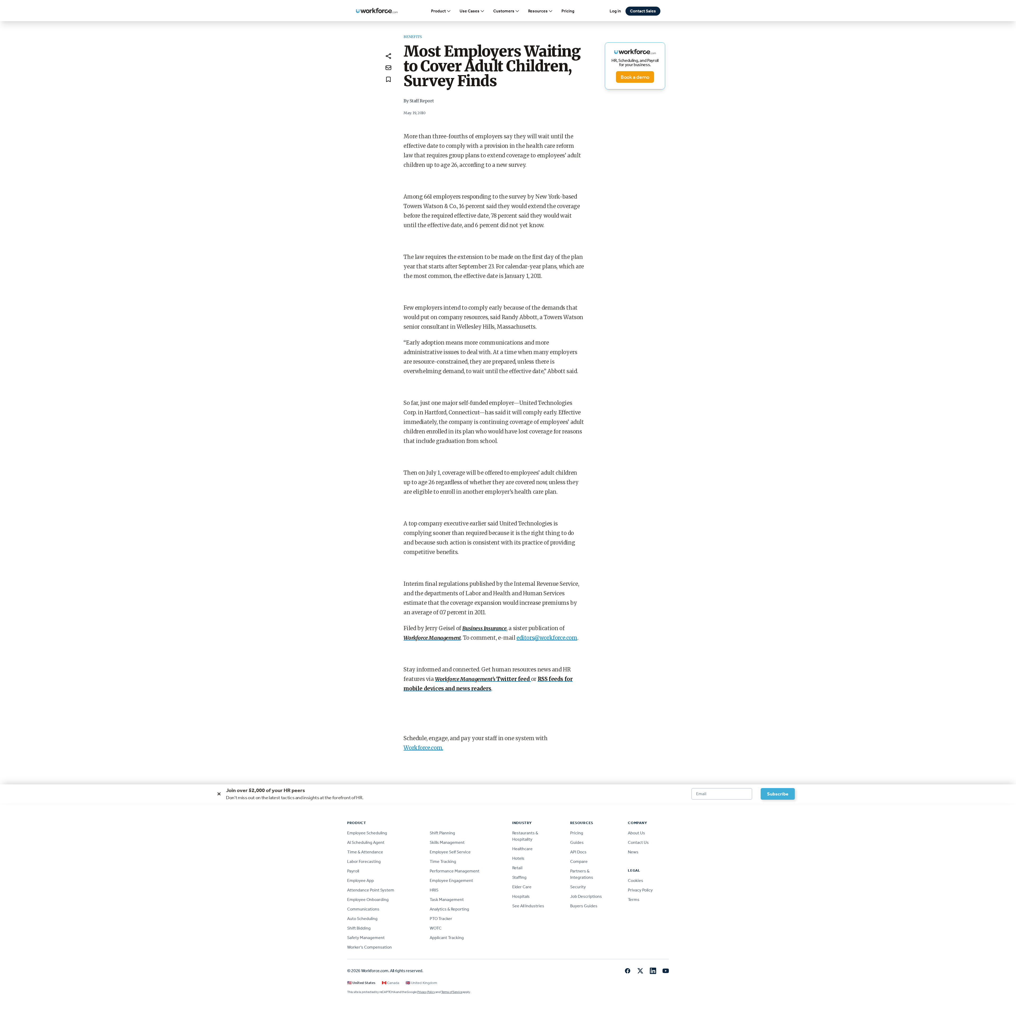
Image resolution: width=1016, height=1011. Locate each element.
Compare (579, 861)
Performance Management (454, 870)
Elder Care (522, 886)
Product (438, 10)
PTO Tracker (441, 918)
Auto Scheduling (362, 918)
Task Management (447, 899)
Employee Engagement (451, 880)
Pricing (567, 10)
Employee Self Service (450, 851)
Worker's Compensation (369, 947)
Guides (577, 842)
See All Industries (528, 905)
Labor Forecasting (364, 861)
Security (578, 886)
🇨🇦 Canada (390, 983)
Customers (503, 10)
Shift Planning (442, 832)
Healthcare (522, 848)
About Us (636, 832)
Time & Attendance (365, 851)
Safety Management (366, 937)
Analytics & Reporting (449, 909)
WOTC (436, 928)
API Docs (578, 851)
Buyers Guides (583, 905)
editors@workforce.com (546, 637)
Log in (615, 10)
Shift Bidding (359, 928)
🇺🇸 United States (361, 983)
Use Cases (469, 10)
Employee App (360, 880)
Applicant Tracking (447, 937)
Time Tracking (443, 861)
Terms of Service (451, 992)
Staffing (519, 877)
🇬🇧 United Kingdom (421, 983)
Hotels (518, 858)
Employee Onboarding (368, 899)
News (633, 851)
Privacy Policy (640, 890)
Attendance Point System (370, 890)
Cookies (635, 880)
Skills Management (447, 842)
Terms (633, 899)
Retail (517, 867)
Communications (363, 909)
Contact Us (638, 842)
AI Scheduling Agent (365, 842)
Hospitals (521, 896)
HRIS (434, 890)
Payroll (353, 870)
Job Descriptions (586, 896)
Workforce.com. (423, 747)
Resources (538, 10)
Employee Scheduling (367, 832)
